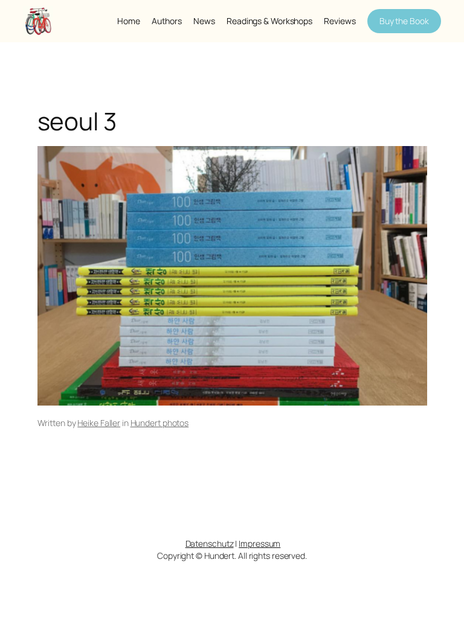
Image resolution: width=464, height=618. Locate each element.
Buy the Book (404, 21)
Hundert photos (159, 422)
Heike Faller (98, 422)
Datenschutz (209, 543)
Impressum (259, 543)
